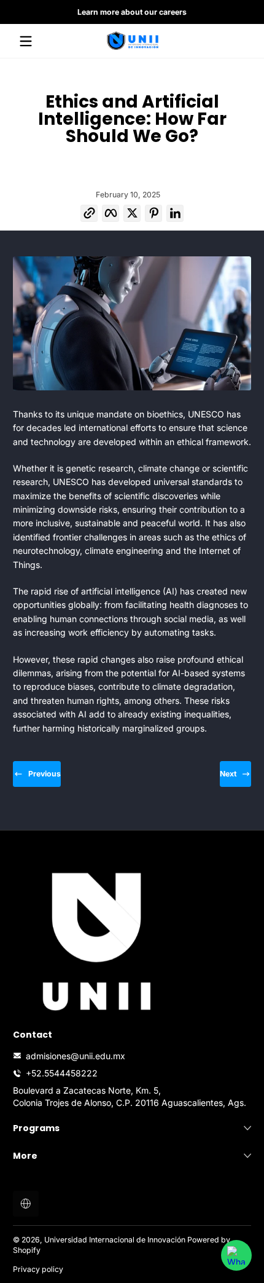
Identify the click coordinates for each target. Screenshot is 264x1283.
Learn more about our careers (132, 12)
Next (228, 773)
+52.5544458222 (62, 1073)
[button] (89, 216)
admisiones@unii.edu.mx (75, 1056)
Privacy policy (38, 1269)
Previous (44, 773)
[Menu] (26, 41)
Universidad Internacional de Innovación (114, 1239)
